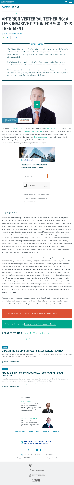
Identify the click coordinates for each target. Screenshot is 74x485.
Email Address (27, 176)
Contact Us (56, 432)
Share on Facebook (12, 37)
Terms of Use (46, 432)
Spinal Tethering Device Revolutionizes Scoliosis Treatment (33, 351)
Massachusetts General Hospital (7, 2)
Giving (31, 432)
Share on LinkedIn (16, 37)
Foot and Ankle (5, 384)
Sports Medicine (42, 384)
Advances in (10, 6)
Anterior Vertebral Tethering (10, 13)
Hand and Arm (12, 384)
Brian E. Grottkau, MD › (30, 401)
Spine (32, 13)
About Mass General (20, 432)
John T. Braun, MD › (29, 418)
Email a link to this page (3, 37)
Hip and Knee (20, 384)
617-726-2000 (49, 455)
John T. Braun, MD (17, 128)
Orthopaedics (24, 13)
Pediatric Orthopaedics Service (32, 131)
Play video (37, 104)
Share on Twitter (7, 37)
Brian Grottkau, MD (51, 128)
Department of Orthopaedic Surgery (40, 324)
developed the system (41, 137)
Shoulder (33, 384)
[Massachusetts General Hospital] (37, 442)
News (37, 432)
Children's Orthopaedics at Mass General (39, 313)
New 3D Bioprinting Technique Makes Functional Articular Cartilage (32, 374)
